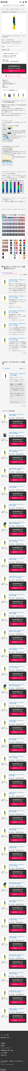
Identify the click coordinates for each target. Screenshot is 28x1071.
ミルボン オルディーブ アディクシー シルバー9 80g (17, 415)
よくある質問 (4, 1052)
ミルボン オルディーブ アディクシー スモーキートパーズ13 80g (17, 577)
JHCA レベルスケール (15, 402)
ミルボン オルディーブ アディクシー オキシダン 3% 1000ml (17, 685)
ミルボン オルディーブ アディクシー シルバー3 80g (17, 901)
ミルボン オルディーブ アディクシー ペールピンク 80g (17, 919)
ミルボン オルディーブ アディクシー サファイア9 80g (17, 487)
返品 (3, 85)
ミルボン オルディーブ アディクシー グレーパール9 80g (17, 451)
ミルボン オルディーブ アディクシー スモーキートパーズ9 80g (17, 469)
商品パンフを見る (6, 49)
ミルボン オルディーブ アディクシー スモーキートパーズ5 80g (17, 955)
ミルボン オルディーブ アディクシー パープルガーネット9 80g (17, 991)
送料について (5, 80)
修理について (5, 87)
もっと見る (24, 353)
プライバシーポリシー (6, 1048)
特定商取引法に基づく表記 (7, 1050)
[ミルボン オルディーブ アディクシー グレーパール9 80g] (14, 96)
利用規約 (3, 1045)
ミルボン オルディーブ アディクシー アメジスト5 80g (17, 937)
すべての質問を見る (6, 368)
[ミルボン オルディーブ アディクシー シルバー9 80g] (4, 96)
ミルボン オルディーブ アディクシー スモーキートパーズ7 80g (17, 631)
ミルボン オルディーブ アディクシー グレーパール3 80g (17, 865)
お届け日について (6, 81)
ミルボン (7, 9)
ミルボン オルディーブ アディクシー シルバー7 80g (17, 505)
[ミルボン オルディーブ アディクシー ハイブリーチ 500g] (9, 96)
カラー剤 (9, 42)
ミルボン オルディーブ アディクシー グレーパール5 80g (17, 757)
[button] (21, 32)
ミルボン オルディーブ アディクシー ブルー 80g (17, 793)
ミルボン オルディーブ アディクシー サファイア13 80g (17, 649)
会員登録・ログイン (14, 71)
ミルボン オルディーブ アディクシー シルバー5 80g (17, 721)
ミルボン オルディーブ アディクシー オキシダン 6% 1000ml (17, 523)
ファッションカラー (16, 42)
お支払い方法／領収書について (9, 83)
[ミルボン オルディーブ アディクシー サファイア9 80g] (23, 96)
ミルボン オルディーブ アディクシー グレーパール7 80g (17, 280)
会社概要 (3, 1043)
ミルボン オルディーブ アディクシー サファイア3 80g (17, 811)
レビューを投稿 (22, 274)
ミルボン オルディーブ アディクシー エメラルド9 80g (17, 829)
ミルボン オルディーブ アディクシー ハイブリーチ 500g (17, 433)
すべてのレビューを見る (7, 272)
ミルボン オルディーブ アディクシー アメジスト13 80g (17, 973)
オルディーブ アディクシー (15, 9)
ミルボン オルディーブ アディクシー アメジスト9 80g (17, 595)
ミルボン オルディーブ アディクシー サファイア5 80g (17, 739)
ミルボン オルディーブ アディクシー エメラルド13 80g (17, 1009)
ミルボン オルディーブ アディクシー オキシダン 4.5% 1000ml (17, 883)
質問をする (21, 368)
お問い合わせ (4, 1055)
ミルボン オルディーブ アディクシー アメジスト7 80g (17, 703)
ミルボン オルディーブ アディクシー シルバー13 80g (17, 613)
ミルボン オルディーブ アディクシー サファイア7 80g (17, 559)
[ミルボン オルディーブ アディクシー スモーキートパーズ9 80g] (18, 96)
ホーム (3, 9)
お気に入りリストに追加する (14, 76)
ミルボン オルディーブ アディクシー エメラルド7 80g (17, 847)
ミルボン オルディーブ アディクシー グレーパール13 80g (17, 667)
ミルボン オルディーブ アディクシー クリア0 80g (17, 374)
